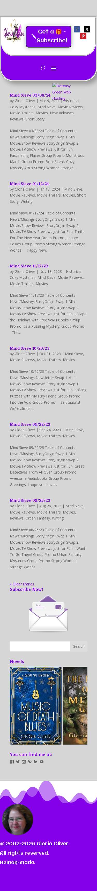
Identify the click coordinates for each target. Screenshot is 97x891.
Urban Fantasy (38, 518)
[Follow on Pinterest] (83, 36)
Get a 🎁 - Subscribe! (52, 36)
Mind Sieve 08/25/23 (30, 500)
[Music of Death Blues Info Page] (36, 706)
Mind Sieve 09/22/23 (30, 424)
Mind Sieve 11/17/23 (29, 266)
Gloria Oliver (25, 189)
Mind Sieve (73, 189)
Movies (42, 112)
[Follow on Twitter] (87, 29)
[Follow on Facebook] (77, 29)
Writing (26, 201)
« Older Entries (22, 584)
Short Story (35, 119)
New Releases (62, 112)
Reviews (17, 119)
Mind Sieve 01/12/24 (29, 184)
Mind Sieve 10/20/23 (30, 348)
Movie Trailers (22, 112)
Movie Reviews (22, 195)
